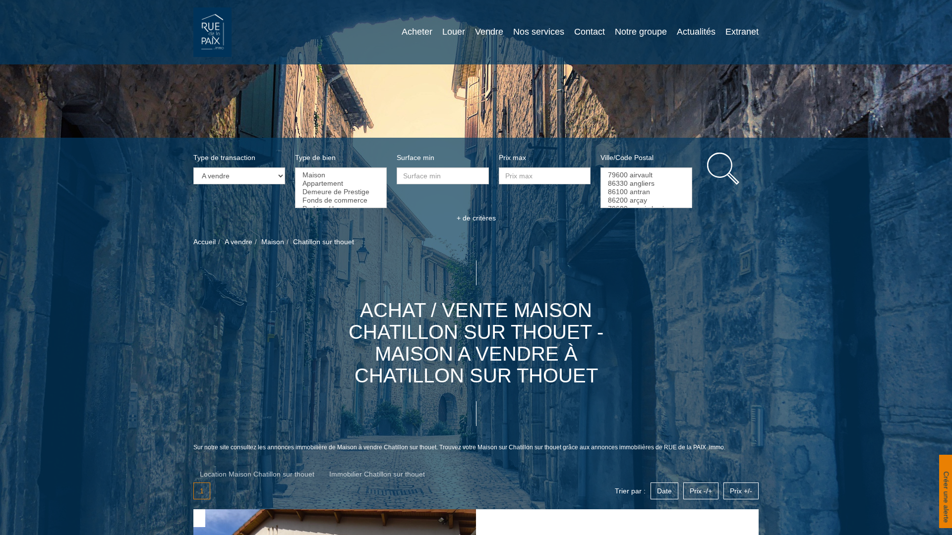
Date (664, 491)
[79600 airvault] (646, 175)
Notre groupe (641, 32)
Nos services (538, 32)
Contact (589, 32)
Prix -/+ (701, 491)
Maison (272, 242)
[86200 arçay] (646, 200)
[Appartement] (340, 183)
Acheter (417, 32)
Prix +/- (741, 491)
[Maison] (340, 175)
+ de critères (476, 218)
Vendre (489, 32)
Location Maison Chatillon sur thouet (257, 474)
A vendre (238, 242)
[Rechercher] (733, 169)
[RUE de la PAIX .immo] (212, 32)
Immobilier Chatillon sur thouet (377, 474)
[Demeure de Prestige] (340, 192)
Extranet (742, 32)
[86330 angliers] (646, 183)
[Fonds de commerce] (340, 200)
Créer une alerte (946, 498)
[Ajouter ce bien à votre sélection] (200, 518)
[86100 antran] (646, 192)
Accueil (204, 242)
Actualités (696, 32)
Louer (453, 32)
